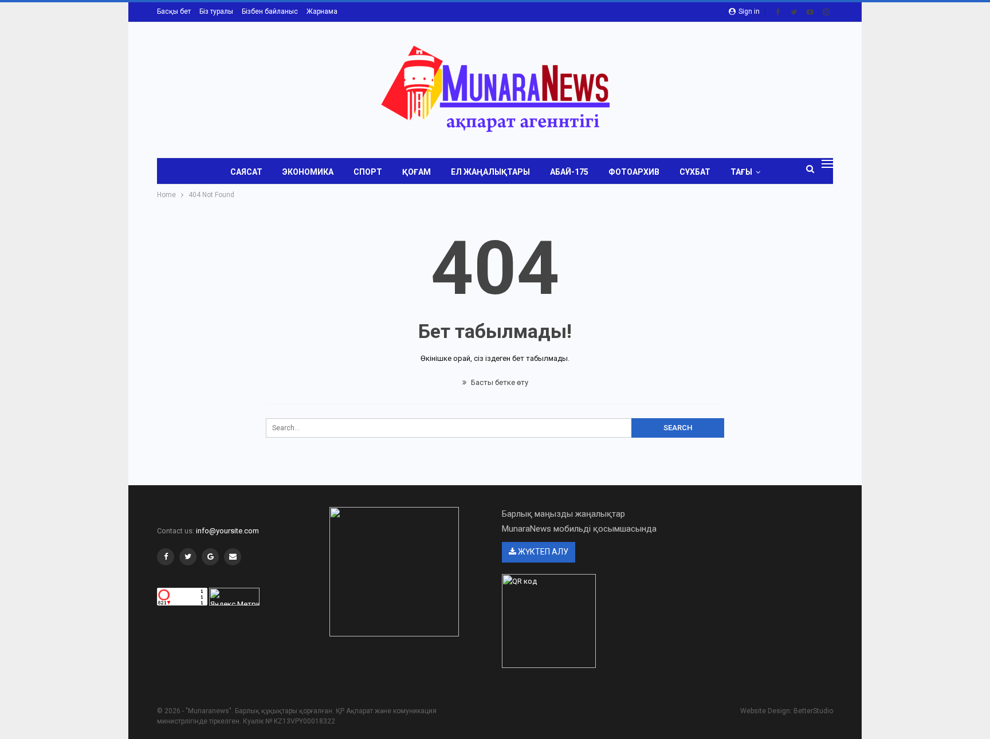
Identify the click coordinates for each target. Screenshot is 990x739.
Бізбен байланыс (270, 11)
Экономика (307, 171)
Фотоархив (633, 171)
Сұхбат (694, 171)
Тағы (741, 171)
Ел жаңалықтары (490, 171)
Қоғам (416, 171)
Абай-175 (569, 171)
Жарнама (322, 11)
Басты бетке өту (498, 382)
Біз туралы (216, 11)
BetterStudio (813, 711)
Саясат (246, 171)
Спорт (367, 171)
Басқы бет (174, 11)
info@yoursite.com (227, 530)
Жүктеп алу (542, 551)
